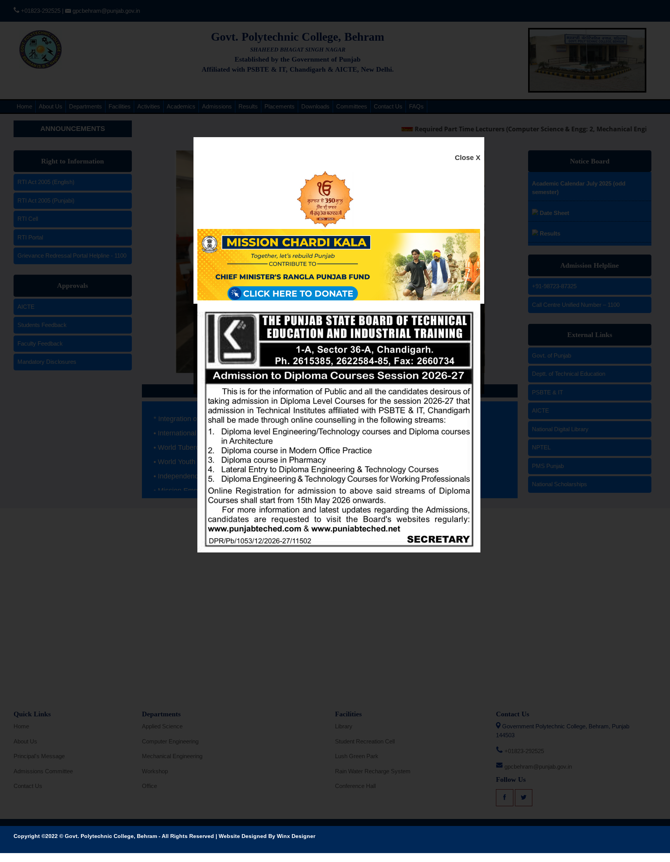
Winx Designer (296, 836)
